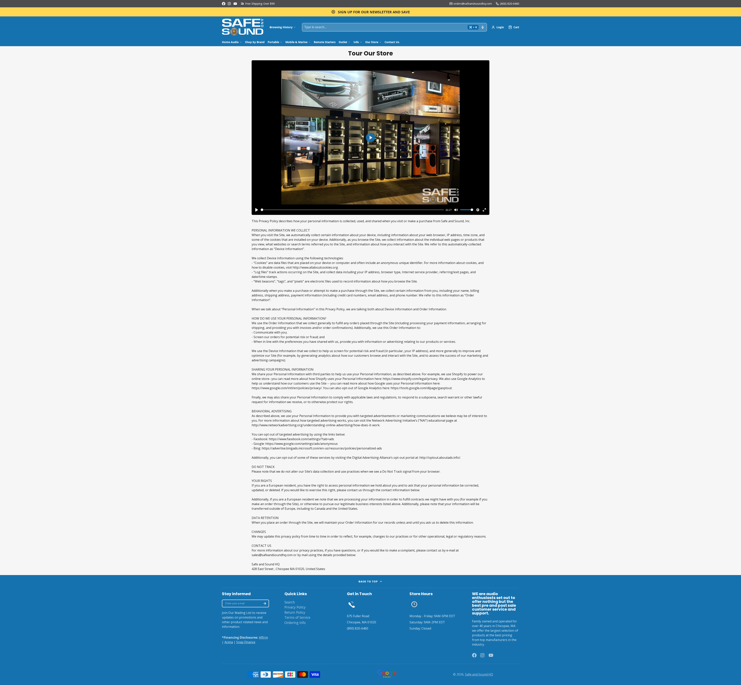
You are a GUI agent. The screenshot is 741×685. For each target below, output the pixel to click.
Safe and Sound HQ (479, 674)
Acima (228, 642)
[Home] (242, 27)
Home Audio (230, 42)
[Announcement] (370, 11)
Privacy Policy (295, 607)
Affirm (263, 637)
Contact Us (392, 42)
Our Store (371, 42)
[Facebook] (223, 3)
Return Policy (294, 612)
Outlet (343, 42)
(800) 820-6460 (509, 3)
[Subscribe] (265, 603)
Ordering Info (295, 622)
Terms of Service (297, 617)
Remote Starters (325, 42)
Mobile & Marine (296, 42)
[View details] (351, 604)
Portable (273, 42)
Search (289, 602)
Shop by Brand (255, 42)
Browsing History (281, 27)
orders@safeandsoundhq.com (472, 3)
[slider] (352, 210)
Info (356, 42)
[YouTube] (235, 3)
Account (497, 27)
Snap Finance (245, 642)
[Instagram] (229, 3)
